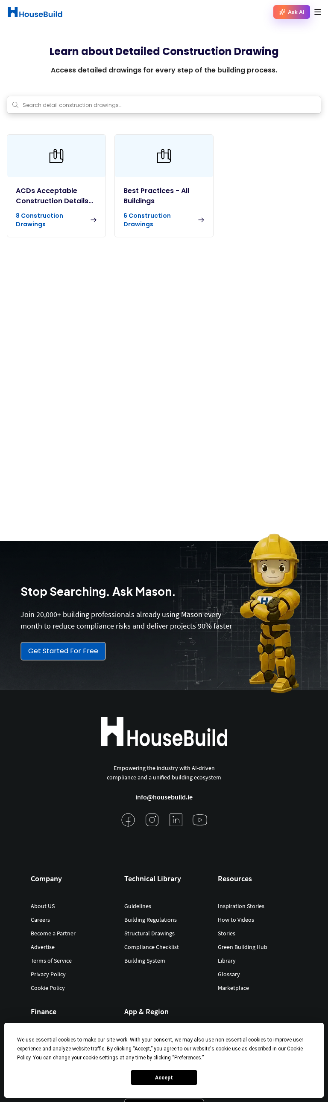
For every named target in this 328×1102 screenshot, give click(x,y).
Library (227, 960)
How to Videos (236, 919)
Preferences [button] (187, 1058)
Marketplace (233, 988)
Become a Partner (53, 933)
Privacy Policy (48, 974)
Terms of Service (51, 960)
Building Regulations (150, 919)
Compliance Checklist (151, 947)
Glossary (229, 974)
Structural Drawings (149, 933)
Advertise (43, 947)
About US (43, 906)
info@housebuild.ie (164, 797)
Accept (164, 1078)
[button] (317, 12)
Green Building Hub (242, 947)
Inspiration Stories (241, 906)
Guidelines (137, 906)
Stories (226, 933)
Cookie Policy (48, 988)
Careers (40, 919)
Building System (144, 960)
